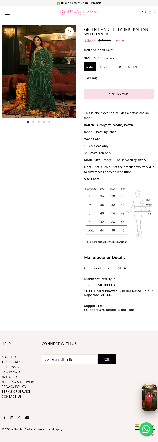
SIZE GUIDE (10, 376)
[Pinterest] (19, 418)
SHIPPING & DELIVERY (18, 381)
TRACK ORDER (12, 362)
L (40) (117, 66)
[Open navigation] (6, 12)
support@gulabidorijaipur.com (110, 309)
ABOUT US (10, 357)
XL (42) (132, 66)
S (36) (89, 66)
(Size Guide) (109, 59)
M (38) (104, 66)
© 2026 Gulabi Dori (16, 429)
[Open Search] (145, 12)
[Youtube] (27, 418)
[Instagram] (11, 418)
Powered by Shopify (48, 429)
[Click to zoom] (69, 31)
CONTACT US (12, 396)
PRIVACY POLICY (14, 386)
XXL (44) (91, 78)
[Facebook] (4, 418)
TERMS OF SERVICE (16, 391)
